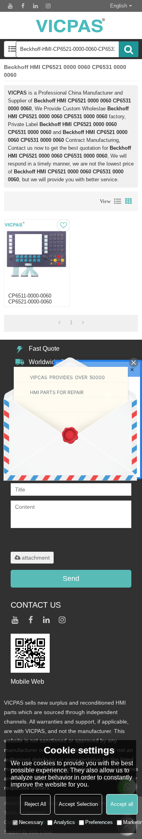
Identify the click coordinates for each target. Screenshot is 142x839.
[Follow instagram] (48, 6)
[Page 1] (59, 323)
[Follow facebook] (23, 6)
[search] (128, 49)
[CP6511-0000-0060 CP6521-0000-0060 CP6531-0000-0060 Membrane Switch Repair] (36, 254)
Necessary (31, 822)
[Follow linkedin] (35, 6)
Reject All (35, 804)
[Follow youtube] (10, 6)
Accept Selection (78, 804)
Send (71, 578)
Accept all (121, 804)
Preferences (99, 822)
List (117, 201)
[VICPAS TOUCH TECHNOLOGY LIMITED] (71, 25)
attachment (36, 557)
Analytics (64, 822)
